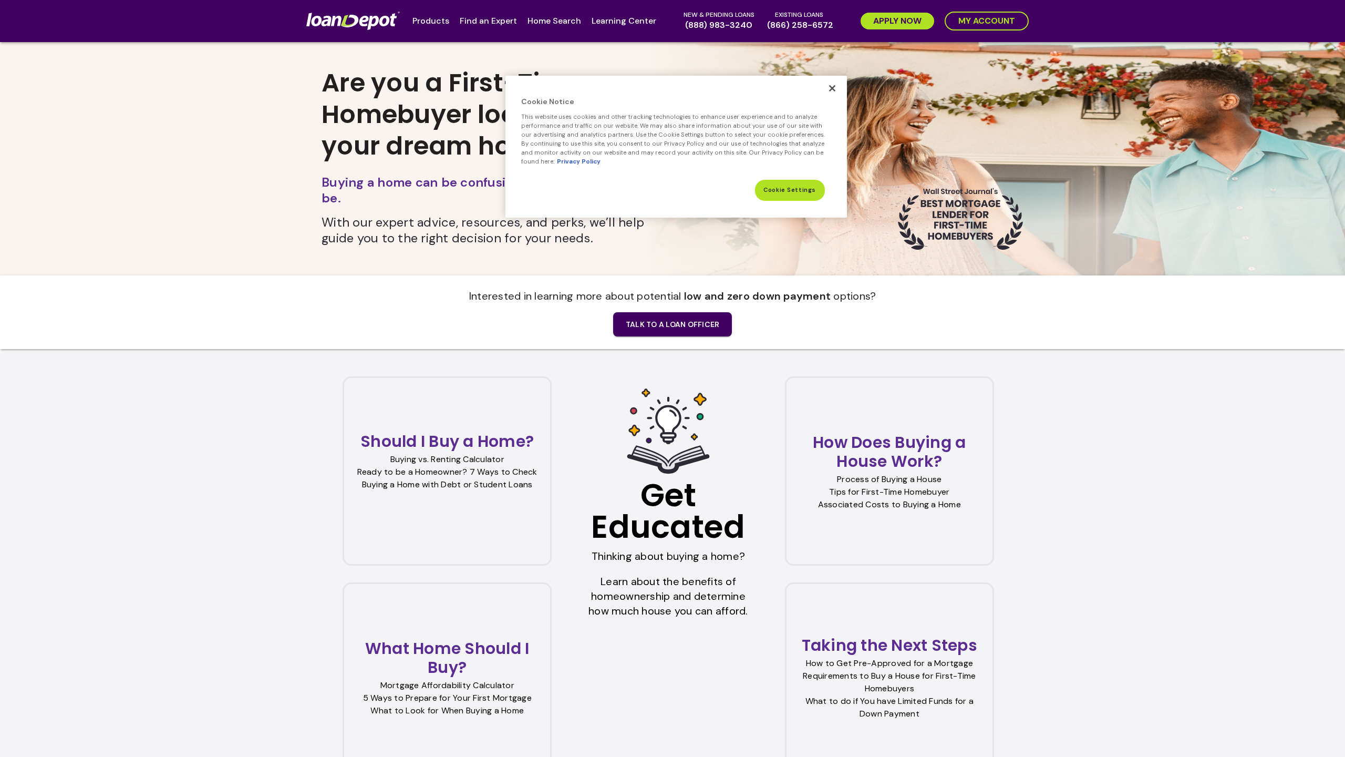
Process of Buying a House (889, 479)
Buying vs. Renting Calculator (447, 459)
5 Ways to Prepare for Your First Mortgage (447, 697)
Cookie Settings (789, 190)
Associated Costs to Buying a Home (889, 504)
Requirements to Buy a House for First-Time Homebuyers (889, 682)
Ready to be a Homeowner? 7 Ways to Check (447, 471)
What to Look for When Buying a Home (447, 710)
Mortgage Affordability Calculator (447, 685)
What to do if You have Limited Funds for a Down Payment (889, 707)
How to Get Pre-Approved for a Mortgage (890, 663)
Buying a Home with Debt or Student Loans (447, 484)
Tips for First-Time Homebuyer (889, 491)
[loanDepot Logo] (355, 21)
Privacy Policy (579, 162)
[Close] (832, 88)
